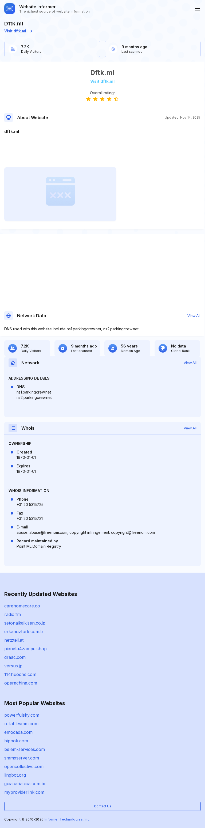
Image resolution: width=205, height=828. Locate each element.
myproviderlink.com (24, 792)
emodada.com (18, 732)
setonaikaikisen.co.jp (24, 623)
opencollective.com (24, 766)
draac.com (15, 657)
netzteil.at (13, 640)
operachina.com (20, 683)
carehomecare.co (22, 605)
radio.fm (12, 614)
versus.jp (13, 665)
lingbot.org (15, 775)
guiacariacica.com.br (25, 783)
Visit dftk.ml (15, 31)
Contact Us (102, 806)
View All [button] (193, 315)
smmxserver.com (21, 758)
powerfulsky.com (21, 715)
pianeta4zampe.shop (25, 648)
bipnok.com (16, 740)
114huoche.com (20, 674)
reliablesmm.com (21, 723)
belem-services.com (24, 749)
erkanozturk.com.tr (24, 631)
